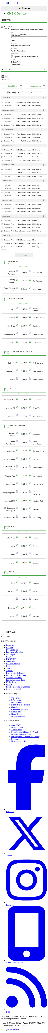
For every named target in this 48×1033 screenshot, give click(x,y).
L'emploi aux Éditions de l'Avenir (24, 732)
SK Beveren (36, 150)
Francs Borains (37, 157)
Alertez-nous (16, 730)
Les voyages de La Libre (16, 675)
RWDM (23, 141)
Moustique (10, 654)
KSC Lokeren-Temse (20, 125)
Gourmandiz (11, 661)
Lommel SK (22, 153)
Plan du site (16, 712)
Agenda (9, 671)
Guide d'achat (16, 714)
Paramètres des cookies (20, 705)
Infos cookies (16, 700)
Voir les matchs (35, 86)
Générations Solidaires (15, 689)
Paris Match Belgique (15, 652)
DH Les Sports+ (12, 650)
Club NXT (35, 121)
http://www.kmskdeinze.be (20, 46)
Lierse (24, 114)
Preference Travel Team (15, 680)
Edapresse (10, 645)
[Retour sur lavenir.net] (24, 3)
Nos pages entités (18, 716)
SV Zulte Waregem (38, 105)
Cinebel (9, 666)
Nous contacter (17, 727)
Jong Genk (36, 137)
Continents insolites (14, 677)
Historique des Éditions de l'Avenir (25, 737)
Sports (26, 8)
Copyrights (15, 707)
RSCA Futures (21, 102)
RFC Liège (22, 160)
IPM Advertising (13, 682)
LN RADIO (11, 659)
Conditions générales (19, 709)
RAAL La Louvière (38, 118)
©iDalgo (3, 249)
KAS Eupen (22, 173)
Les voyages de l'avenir (15, 673)
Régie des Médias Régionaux (18, 687)
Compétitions (12, 86)
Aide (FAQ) (16, 725)
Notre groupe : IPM (19, 741)
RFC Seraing (36, 169)
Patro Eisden (21, 134)
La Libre (9, 647)
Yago (8, 668)
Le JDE (9, 684)
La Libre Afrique (13, 664)
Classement (24, 266)
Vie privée (15, 698)
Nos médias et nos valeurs (21, 734)
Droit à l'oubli (16, 702)
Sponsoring (15, 739)
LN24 (8, 657)
